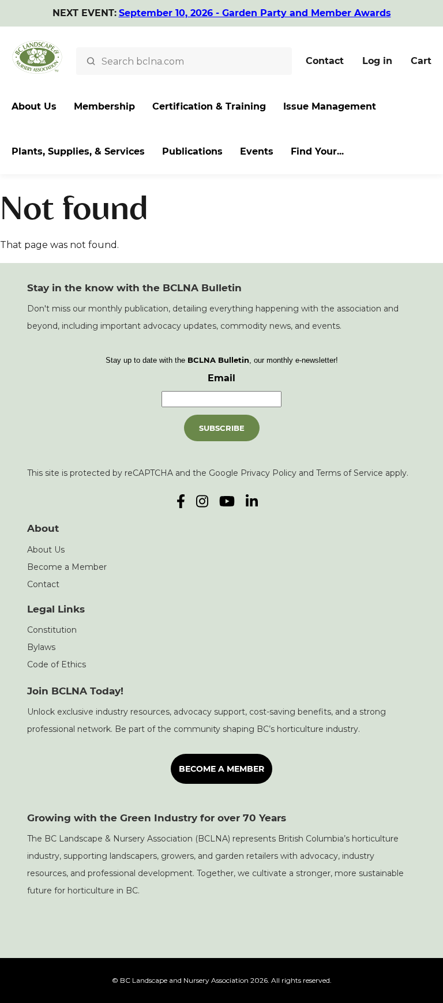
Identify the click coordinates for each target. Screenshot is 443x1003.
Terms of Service (349, 473)
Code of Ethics (56, 664)
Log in (377, 60)
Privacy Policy (268, 473)
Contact (325, 60)
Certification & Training (209, 106)
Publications (192, 151)
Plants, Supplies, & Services (78, 151)
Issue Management (329, 106)
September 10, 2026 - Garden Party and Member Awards (255, 12)
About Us (34, 106)
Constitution (52, 630)
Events (256, 151)
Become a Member (67, 567)
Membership (104, 106)
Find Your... (317, 151)
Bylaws (41, 647)
